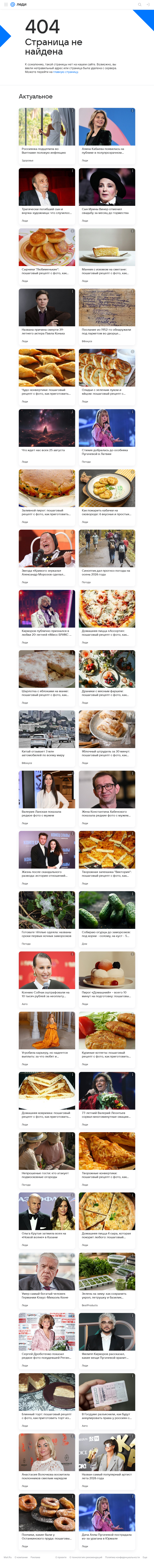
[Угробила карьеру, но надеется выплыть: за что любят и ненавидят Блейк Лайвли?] (47, 1040)
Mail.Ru (8, 1557)
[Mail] (13, 4)
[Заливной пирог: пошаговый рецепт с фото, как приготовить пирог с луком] (47, 497)
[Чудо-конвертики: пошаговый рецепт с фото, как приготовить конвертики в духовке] (47, 377)
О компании (21, 1557)
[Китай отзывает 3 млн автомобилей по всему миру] (47, 738)
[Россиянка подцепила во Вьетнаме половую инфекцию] (47, 136)
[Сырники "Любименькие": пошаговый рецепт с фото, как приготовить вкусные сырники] (47, 256)
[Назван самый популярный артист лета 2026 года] (107, 1461)
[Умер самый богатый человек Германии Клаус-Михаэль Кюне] (47, 1281)
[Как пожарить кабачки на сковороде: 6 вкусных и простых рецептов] (107, 497)
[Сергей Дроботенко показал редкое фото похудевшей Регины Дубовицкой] (47, 1341)
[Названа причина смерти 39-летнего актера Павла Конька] (47, 317)
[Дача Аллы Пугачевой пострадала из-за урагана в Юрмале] (107, 1522)
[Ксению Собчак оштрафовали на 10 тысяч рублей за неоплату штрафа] (47, 979)
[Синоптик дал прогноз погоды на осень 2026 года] (107, 558)
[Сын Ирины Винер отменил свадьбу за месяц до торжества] (107, 196)
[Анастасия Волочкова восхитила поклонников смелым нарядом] (47, 1461)
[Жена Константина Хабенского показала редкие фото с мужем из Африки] (107, 799)
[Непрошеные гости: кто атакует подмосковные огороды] (47, 1160)
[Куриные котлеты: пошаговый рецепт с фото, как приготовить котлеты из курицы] (107, 1040)
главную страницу (65, 72)
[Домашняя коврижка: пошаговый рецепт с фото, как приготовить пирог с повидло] (47, 1100)
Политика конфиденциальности (122, 1557)
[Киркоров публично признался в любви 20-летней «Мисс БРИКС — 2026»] (47, 618)
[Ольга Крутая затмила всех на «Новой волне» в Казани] (47, 1220)
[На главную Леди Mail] (20, 4)
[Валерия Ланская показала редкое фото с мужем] (47, 799)
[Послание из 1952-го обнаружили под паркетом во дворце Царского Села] (107, 317)
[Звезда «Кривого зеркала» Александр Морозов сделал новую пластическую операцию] (47, 558)
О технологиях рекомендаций (85, 1557)
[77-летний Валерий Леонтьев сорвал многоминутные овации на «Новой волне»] (107, 1100)
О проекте (60, 1557)
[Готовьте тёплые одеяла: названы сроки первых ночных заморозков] (47, 919)
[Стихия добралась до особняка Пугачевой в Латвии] (107, 437)
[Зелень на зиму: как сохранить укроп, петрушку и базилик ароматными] (107, 1281)
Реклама (35, 1557)
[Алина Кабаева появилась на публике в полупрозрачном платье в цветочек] (107, 136)
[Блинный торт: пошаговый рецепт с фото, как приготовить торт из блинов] (47, 1401)
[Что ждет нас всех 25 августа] (47, 437)
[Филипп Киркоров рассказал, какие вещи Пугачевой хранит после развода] (107, 1341)
